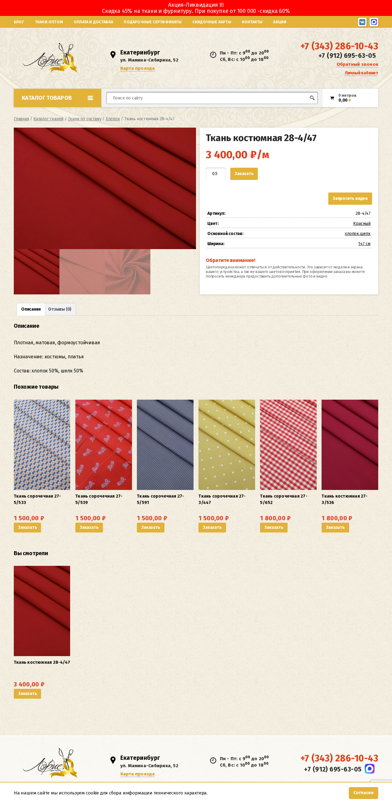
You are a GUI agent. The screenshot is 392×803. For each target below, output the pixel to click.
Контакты (252, 22)
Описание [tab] (31, 309)
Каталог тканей (48, 118)
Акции (279, 22)
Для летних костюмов (136, 112)
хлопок (352, 233)
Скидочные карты (211, 22)
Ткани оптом (49, 22)
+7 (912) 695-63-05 (347, 56)
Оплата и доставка (93, 22)
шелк (365, 233)
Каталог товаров (47, 98)
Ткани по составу (84, 118)
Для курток (206, 109)
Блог (19, 22)
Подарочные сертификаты (152, 22)
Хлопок (113, 118)
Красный (362, 223)
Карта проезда (137, 68)
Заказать (244, 173)
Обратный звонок (357, 64)
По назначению (61, 111)
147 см (364, 243)
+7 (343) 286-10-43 (339, 46)
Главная (21, 118)
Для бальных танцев (299, 109)
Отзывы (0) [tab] (59, 309)
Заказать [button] (27, 527)
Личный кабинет (361, 73)
